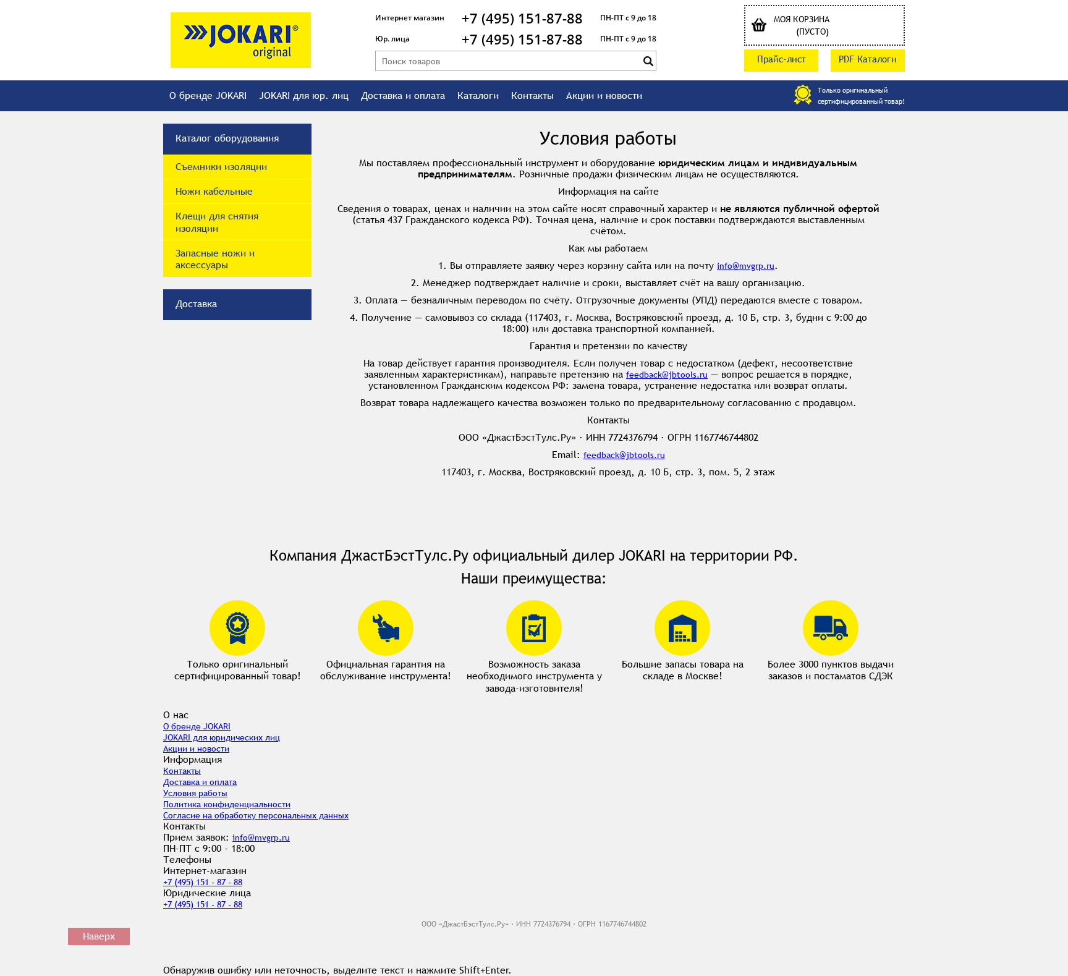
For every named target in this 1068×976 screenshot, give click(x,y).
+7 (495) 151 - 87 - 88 (202, 882)
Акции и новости (604, 95)
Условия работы (195, 793)
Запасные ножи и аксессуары (215, 259)
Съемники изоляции (221, 166)
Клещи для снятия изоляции (217, 222)
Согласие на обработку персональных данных (256, 815)
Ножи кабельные (214, 191)
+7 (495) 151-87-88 (522, 18)
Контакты (532, 95)
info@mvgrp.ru (745, 266)
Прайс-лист (781, 59)
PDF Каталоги (868, 59)
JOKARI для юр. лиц (304, 95)
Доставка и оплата (403, 95)
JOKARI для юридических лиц (221, 737)
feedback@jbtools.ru (667, 375)
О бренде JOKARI (208, 95)
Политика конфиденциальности (226, 804)
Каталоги (478, 95)
